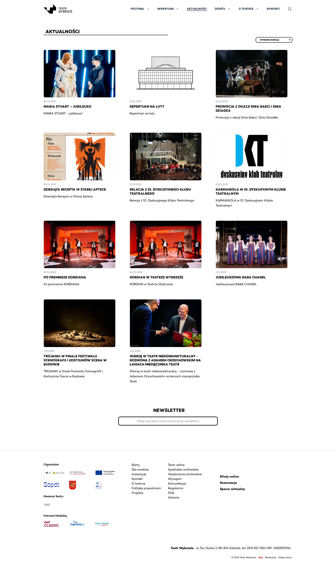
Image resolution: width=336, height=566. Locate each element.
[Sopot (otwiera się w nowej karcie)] (55, 485)
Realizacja (270, 557)
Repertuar (166, 8)
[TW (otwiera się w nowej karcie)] (55, 472)
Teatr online (176, 465)
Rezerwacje (228, 483)
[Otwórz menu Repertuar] (177, 9)
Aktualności (197, 8)
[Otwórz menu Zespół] (229, 9)
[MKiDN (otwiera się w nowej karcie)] (80, 472)
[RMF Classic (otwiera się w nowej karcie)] (55, 524)
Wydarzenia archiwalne (185, 474)
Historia (173, 497)
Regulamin (175, 488)
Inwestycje (139, 474)
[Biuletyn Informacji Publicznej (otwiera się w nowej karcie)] (260, 557)
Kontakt (273, 8)
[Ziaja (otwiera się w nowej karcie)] (55, 504)
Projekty (137, 493)
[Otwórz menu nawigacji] (76, 9)
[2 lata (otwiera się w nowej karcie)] (105, 485)
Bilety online (229, 476)
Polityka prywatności (146, 488)
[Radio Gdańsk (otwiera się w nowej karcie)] (105, 524)
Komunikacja (177, 483)
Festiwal (137, 8)
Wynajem (175, 479)
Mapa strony (285, 557)
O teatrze (138, 483)
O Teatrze (246, 8)
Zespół (219, 8)
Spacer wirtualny (232, 489)
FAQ (171, 493)
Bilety (136, 465)
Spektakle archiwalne (183, 469)
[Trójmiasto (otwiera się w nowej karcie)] (80, 524)
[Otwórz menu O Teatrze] (257, 9)
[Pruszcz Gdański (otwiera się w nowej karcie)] (80, 485)
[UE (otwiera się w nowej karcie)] (105, 472)
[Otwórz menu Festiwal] (148, 9)
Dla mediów (140, 469)
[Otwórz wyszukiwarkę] (289, 9)
